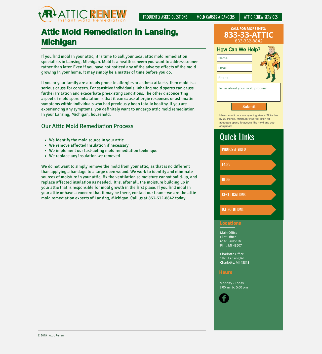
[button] (165, 17)
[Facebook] (224, 298)
